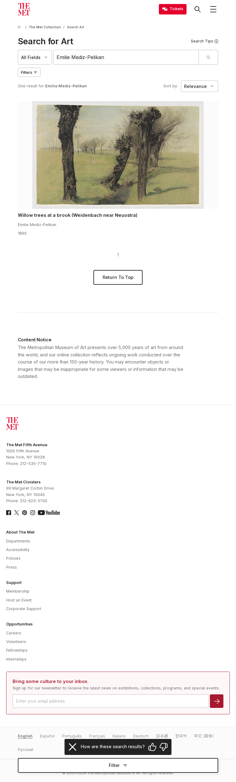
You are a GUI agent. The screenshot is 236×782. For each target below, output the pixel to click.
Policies (13, 558)
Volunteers (16, 641)
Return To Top (118, 277)
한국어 (181, 736)
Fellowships (17, 650)
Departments (18, 541)
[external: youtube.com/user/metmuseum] (49, 512)
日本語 (162, 736)
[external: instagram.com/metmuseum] (32, 512)
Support (14, 582)
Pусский (25, 749)
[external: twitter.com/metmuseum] (16, 512)
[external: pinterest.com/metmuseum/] (24, 512)
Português (72, 736)
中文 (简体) (204, 736)
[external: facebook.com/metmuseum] (8, 512)
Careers (13, 633)
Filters (26, 72)
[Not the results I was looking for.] (163, 747)
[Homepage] (24, 9)
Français (97, 736)
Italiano (119, 736)
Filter (114, 765)
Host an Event (19, 600)
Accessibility (18, 549)
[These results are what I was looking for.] (152, 747)
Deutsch (141, 736)
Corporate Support (23, 608)
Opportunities (19, 624)
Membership (18, 591)
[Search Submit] (208, 57)
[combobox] (126, 57)
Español (47, 736)
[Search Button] (198, 9)
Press (11, 567)
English (25, 736)
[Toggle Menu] (213, 9)
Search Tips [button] (202, 41)
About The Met (20, 532)
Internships (16, 659)
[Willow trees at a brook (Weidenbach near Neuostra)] (118, 155)
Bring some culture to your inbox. (50, 681)
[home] (20, 27)
